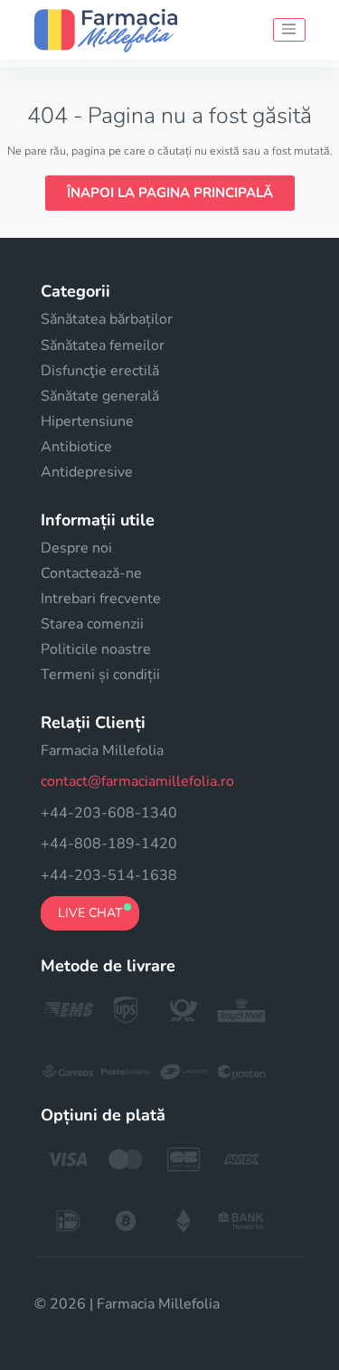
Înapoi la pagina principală (170, 193)
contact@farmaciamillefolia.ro (137, 781)
